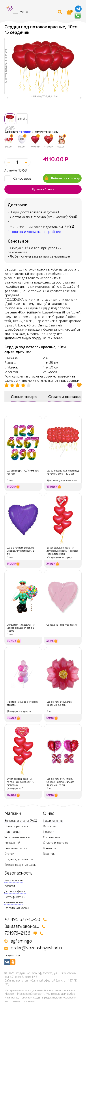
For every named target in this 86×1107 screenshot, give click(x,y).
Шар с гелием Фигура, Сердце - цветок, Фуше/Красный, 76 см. (60, 782)
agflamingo (21, 941)
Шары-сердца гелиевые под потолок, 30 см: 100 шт (63, 472)
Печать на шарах (15, 848)
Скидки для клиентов (18, 859)
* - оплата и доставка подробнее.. (35, 232)
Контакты (49, 848)
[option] (43, 66)
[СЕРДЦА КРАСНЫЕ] (9, 118)
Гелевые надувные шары (20, 865)
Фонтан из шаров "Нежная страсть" (23, 703)
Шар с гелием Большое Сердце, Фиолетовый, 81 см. (21, 551)
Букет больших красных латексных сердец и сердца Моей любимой (62, 551)
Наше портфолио (16, 826)
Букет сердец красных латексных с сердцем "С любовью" (20, 782)
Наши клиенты (53, 821)
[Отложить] (79, 385)
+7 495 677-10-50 (22, 919)
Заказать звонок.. (21, 926)
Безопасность (13, 880)
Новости (48, 832)
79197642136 (17, 933)
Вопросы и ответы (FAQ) (20, 821)
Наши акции (12, 832)
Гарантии (49, 854)
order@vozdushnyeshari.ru (37, 948)
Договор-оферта (15, 891)
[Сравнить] (70, 385)
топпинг (25, 132)
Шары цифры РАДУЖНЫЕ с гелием (23, 472)
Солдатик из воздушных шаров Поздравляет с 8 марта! (21, 628)
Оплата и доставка (56, 843)
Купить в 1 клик (43, 189)
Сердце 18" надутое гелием (62, 624)
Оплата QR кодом (16, 908)
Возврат (9, 886)
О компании (51, 837)
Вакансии (49, 826)
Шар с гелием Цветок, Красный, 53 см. (59, 703)
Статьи (9, 854)
